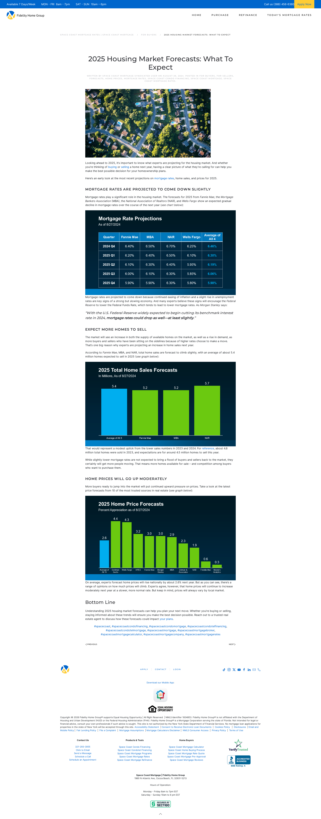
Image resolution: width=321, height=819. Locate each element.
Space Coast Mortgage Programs (134, 753)
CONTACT (160, 669)
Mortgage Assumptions (131, 730)
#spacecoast (102, 626)
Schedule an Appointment (82, 759)
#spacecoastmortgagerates (202, 634)
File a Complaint (108, 730)
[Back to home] (25, 15)
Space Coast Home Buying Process (186, 750)
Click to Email (83, 750)
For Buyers (207, 76)
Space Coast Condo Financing (168, 78)
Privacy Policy (219, 730)
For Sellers (225, 76)
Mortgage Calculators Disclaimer (163, 730)
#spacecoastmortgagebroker (196, 630)
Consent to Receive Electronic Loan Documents (186, 727)
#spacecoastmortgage (161, 630)
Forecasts (96, 78)
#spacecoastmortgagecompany (163, 634)
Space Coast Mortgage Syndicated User (129, 76)
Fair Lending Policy (86, 730)
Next (231, 644)
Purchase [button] (220, 15)
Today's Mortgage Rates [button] (289, 15)
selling (125, 167)
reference (208, 448)
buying (112, 167)
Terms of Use (236, 730)
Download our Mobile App (160, 682)
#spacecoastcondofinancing (130, 626)
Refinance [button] (248, 15)
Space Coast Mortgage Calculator (186, 747)
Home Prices (113, 78)
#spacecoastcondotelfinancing (206, 626)
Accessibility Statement (147, 727)
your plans (166, 619)
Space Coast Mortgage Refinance (134, 760)
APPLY (144, 669)
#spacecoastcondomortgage (167, 626)
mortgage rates (164, 178)
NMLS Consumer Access (195, 730)
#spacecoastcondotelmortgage (126, 630)
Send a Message (82, 753)
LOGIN (177, 669)
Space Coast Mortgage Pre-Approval (186, 756)
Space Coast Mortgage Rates (134, 756)
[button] (160, 814)
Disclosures (240, 727)
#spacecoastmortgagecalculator (121, 634)
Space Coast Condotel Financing (135, 750)
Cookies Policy (223, 727)
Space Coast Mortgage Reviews (186, 760)
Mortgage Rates (135, 78)
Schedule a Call (83, 756)
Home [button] (196, 15)
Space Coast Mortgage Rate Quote (186, 753)
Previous (92, 644)
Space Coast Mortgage (206, 78)
